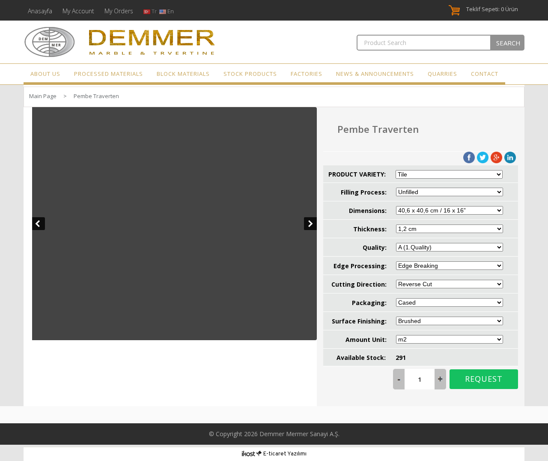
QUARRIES (442, 74)
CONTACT (484, 74)
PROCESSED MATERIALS (108, 74)
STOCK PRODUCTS (250, 74)
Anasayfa (40, 11)
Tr (155, 11)
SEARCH (508, 43)
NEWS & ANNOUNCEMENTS (375, 74)
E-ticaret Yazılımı (285, 454)
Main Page (43, 96)
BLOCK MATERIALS (183, 74)
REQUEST (484, 379)
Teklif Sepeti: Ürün (492, 9)
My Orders (118, 11)
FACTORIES (306, 74)
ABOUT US (45, 74)
